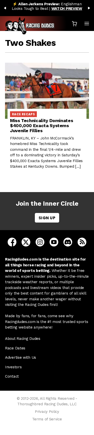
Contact (12, 376)
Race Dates (15, 348)
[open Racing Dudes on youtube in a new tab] (53, 242)
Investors (13, 367)
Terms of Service (47, 419)
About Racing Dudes (22, 338)
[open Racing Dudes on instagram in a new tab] (40, 242)
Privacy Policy (47, 411)
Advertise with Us (20, 357)
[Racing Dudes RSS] (81, 242)
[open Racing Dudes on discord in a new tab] (67, 242)
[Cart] (74, 23)
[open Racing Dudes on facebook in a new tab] (12, 242)
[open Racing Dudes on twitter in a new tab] (26, 242)
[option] (47, 6)
